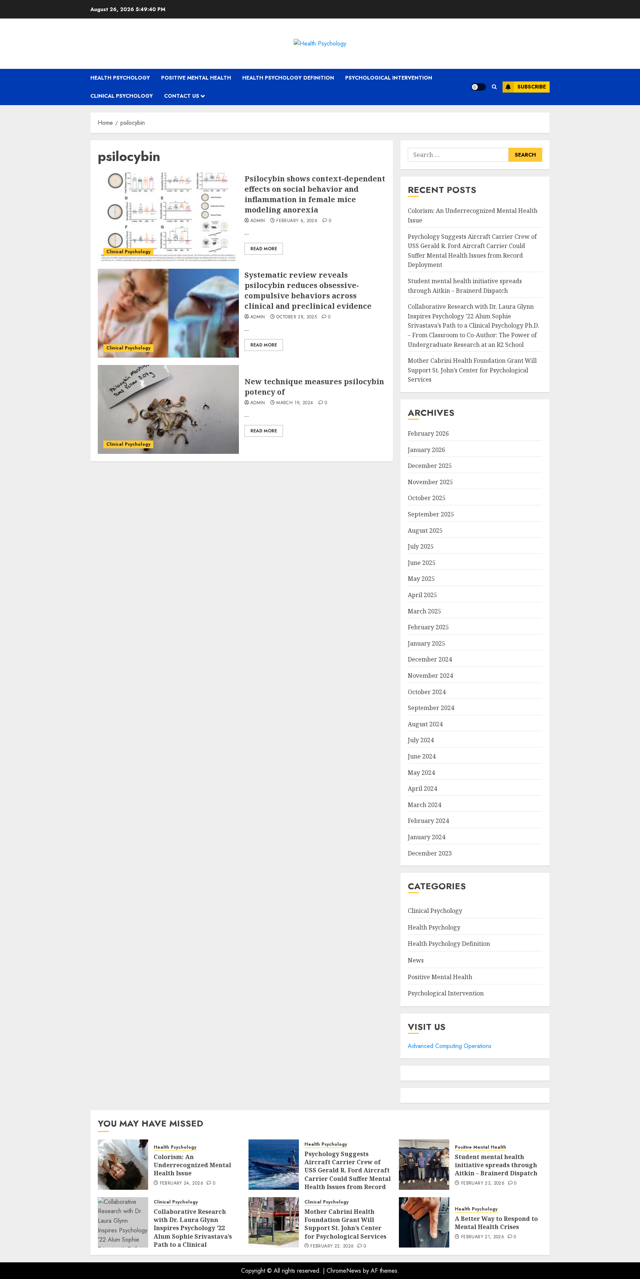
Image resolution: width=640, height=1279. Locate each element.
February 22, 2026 (332, 1246)
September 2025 (431, 514)
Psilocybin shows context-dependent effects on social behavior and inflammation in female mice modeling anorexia (314, 194)
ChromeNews (344, 1270)
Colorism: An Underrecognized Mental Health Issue (192, 1165)
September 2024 (431, 708)
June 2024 (422, 756)
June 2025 (422, 563)
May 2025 (421, 579)
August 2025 (425, 530)
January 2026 (426, 450)
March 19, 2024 (294, 403)
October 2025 (427, 498)
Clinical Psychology (121, 96)
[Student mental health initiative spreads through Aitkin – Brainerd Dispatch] (424, 1164)
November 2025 (430, 482)
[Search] (494, 87)
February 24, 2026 (181, 1183)
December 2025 (430, 466)
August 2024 (425, 724)
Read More (263, 248)
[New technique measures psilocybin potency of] (168, 409)
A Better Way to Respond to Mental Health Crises (496, 1223)
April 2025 (422, 595)
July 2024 (421, 740)
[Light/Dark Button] (478, 87)
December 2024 (430, 659)
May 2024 (421, 773)
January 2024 (426, 837)
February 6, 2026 (296, 221)
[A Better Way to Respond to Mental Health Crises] (424, 1222)
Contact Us (181, 96)
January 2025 (426, 643)
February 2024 (428, 821)
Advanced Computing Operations (449, 1046)
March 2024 (424, 805)
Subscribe (531, 86)
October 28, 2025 (296, 317)
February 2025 (428, 627)
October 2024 (427, 692)
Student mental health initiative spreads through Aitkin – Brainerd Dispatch (496, 1165)
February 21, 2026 (482, 1237)
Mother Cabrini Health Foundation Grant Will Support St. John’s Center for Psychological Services (472, 370)
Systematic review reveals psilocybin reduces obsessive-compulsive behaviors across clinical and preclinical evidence (307, 290)
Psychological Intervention (388, 77)
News (416, 960)
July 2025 (421, 546)
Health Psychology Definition (288, 77)
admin (257, 221)
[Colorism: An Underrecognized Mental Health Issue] (123, 1164)
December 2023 (430, 853)
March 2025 (424, 611)
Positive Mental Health (196, 77)
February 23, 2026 (482, 1183)
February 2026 (428, 433)
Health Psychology (120, 77)
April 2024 (422, 788)
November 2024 (430, 676)
